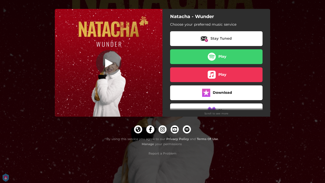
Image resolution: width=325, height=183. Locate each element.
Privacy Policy (177, 139)
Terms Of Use (207, 139)
